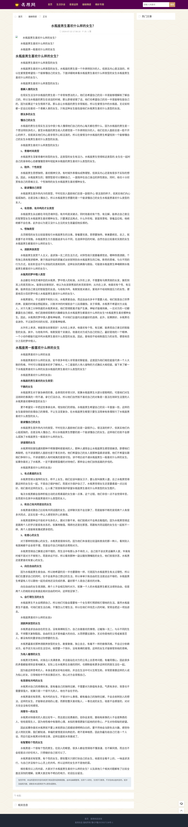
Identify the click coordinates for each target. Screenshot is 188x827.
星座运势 (73, 4)
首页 (50, 4)
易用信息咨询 (96, 819)
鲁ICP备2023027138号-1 (102, 822)
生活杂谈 (60, 4)
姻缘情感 (86, 4)
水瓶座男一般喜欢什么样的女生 (38, 49)
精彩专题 (99, 4)
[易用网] (29, 8)
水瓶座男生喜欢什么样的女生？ (38, 43)
